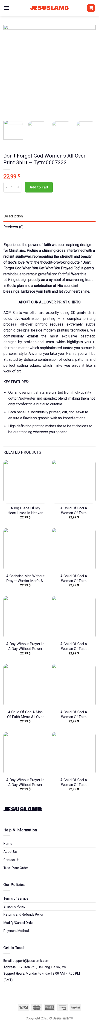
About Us (10, 851)
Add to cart (39, 187)
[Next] (88, 71)
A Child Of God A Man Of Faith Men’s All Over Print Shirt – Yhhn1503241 (25, 714)
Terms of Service (15, 898)
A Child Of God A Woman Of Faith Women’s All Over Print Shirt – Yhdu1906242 (73, 511)
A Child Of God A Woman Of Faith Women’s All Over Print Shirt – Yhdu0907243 (73, 578)
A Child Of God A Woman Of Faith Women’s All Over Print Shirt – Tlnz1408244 (73, 782)
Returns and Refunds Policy (23, 914)
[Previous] (11, 71)
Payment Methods (16, 931)
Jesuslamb (49, 8)
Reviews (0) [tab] (13, 227)
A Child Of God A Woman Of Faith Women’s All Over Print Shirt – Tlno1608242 (73, 646)
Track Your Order (15, 868)
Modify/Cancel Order (18, 923)
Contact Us (11, 860)
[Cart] (91, 8)
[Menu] (6, 8)
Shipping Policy (14, 906)
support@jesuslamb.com (31, 961)
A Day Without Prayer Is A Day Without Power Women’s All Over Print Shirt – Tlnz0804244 (25, 646)
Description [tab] (13, 216)
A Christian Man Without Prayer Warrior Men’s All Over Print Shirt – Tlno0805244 (25, 578)
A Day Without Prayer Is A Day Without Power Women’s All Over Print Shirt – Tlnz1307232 (25, 782)
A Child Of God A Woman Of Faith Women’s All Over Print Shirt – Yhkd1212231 (73, 714)
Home (7, 843)
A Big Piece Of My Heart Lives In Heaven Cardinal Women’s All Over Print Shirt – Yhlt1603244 (25, 511)
